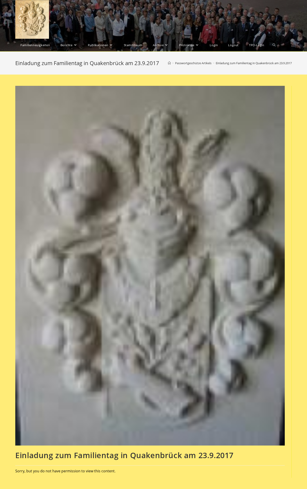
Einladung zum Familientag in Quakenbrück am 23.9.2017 (254, 63)
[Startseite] (169, 63)
